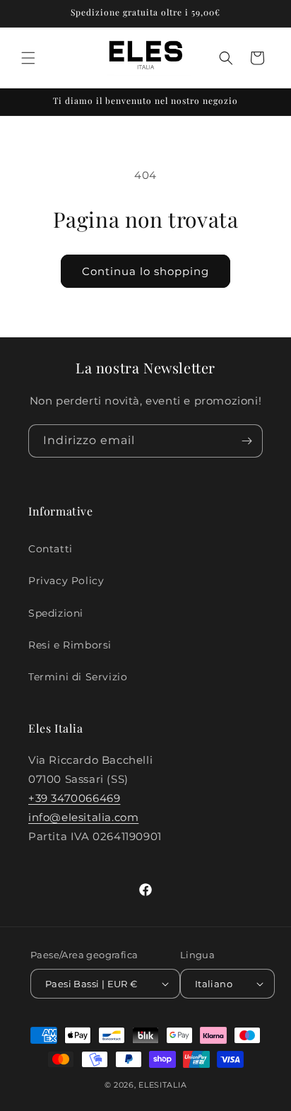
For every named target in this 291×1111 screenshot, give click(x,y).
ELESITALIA (162, 1085)
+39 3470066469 (74, 798)
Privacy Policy (66, 580)
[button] (28, 58)
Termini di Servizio (77, 676)
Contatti (50, 548)
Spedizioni (55, 613)
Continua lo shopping (145, 271)
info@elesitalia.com (83, 817)
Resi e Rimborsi (70, 645)
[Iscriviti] (246, 441)
